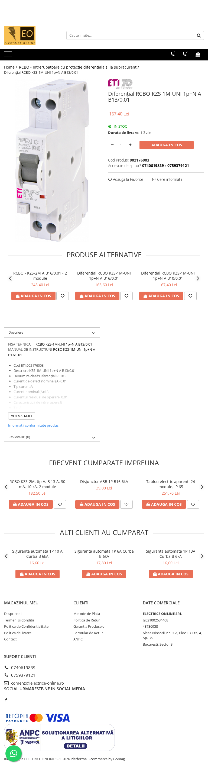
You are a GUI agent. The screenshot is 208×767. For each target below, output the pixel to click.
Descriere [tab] (15, 332)
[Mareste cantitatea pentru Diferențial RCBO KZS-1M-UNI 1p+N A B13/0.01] (130, 145)
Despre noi (12, 613)
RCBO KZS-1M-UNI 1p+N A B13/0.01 (63, 344)
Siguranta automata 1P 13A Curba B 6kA (170, 554)
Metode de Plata (86, 613)
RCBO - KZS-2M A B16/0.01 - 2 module (40, 275)
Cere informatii (169, 179)
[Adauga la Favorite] (62, 296)
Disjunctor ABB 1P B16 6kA (104, 481)
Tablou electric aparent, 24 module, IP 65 (170, 484)
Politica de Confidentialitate (26, 626)
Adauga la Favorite (127, 179)
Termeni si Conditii (19, 620)
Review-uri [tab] (19, 436)
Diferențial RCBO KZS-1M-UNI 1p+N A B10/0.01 (168, 275)
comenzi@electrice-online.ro (37, 683)
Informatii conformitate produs (33, 425)
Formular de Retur (88, 632)
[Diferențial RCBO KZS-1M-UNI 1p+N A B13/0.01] (52, 160)
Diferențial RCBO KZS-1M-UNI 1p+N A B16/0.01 (104, 275)
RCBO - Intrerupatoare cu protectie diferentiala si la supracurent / (79, 67)
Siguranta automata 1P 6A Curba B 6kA (104, 554)
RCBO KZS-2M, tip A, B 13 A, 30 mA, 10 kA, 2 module (37, 484)
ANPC (78, 639)
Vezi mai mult (21, 416)
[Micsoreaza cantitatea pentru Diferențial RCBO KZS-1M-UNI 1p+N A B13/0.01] (112, 145)
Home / (11, 67)
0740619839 (22, 667)
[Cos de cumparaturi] (198, 54)
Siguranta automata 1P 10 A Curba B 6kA (37, 554)
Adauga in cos (166, 144)
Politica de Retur (86, 620)
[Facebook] (6, 699)
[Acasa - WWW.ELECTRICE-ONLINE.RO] (31, 35)
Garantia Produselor (89, 626)
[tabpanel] (52, 160)
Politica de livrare (17, 632)
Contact (10, 639)
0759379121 (22, 675)
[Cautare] (199, 35)
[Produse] (9, 55)
